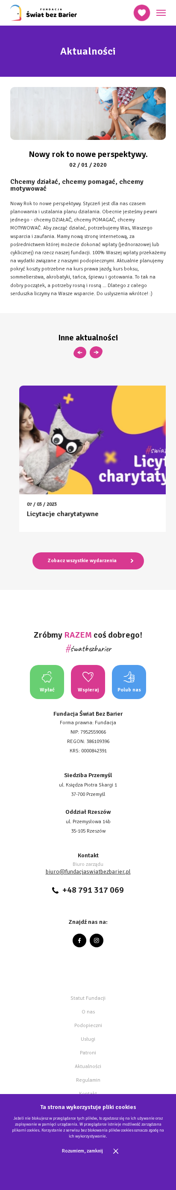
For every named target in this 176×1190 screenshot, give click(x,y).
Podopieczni (88, 1025)
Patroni (88, 1053)
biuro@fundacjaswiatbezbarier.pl (88, 872)
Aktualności (88, 1066)
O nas (88, 1012)
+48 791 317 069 (93, 890)
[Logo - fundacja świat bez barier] (43, 13)
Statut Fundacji (88, 998)
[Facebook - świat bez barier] (79, 940)
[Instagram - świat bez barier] (96, 940)
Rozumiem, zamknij (82, 1151)
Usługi (88, 1039)
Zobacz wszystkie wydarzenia (82, 560)
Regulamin (88, 1080)
